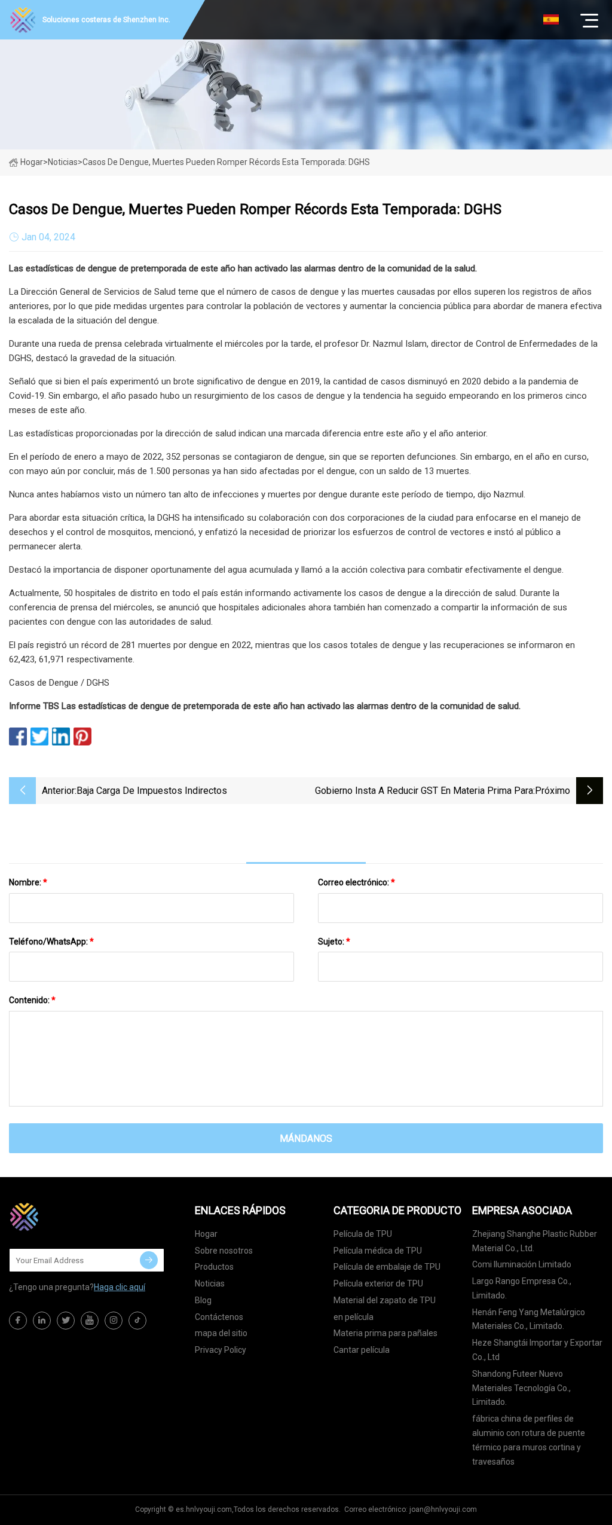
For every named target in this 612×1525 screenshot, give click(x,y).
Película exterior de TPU (378, 1283)
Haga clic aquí (119, 1287)
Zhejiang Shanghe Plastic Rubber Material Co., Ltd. (534, 1241)
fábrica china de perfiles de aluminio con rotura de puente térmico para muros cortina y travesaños (528, 1440)
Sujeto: (334, 941)
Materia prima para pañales (385, 1333)
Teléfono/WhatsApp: (51, 941)
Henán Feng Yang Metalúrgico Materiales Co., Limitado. (528, 1319)
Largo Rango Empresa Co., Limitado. (521, 1288)
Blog (203, 1300)
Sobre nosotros (224, 1250)
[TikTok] (137, 1321)
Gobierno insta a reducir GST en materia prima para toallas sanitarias (424, 792)
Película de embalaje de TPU (386, 1267)
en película (353, 1317)
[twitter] (66, 1321)
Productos (214, 1267)
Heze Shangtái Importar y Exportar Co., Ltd (537, 1350)
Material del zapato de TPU (384, 1300)
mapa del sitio (221, 1333)
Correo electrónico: (356, 882)
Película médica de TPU (377, 1250)
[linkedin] (42, 1321)
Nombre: (28, 882)
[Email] (149, 1260)
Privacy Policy (220, 1350)
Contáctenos (219, 1317)
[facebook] (18, 1321)
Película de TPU (362, 1234)
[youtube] (90, 1321)
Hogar (31, 162)
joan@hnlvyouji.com (443, 1509)
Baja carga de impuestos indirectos (151, 790)
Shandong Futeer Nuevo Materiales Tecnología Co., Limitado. (521, 1388)
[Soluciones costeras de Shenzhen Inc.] (68, 1216)
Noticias (210, 1283)
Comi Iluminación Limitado (521, 1264)
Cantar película (361, 1350)
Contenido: (32, 1000)
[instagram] (114, 1321)
